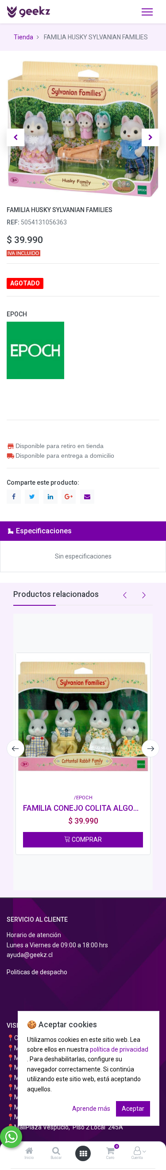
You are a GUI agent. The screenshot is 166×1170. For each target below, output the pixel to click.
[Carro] (110, 1151)
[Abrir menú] (83, 1153)
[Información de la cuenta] (137, 1151)
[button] (15, 137)
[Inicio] (29, 1151)
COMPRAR (86, 839)
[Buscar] (56, 1151)
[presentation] (15, 748)
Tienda (23, 37)
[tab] (83, 530)
